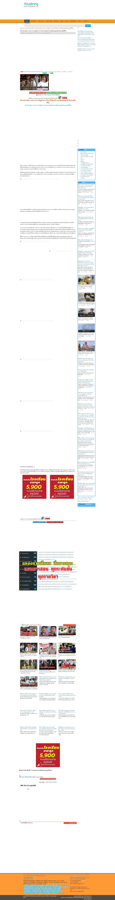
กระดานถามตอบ (57, 874)
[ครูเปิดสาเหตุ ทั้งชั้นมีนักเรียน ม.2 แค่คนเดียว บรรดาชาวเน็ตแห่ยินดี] (86, 429)
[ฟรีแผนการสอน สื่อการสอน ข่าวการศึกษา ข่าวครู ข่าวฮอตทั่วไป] (31, 5)
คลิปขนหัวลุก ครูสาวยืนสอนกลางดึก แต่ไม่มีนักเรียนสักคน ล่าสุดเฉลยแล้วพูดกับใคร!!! (86, 457)
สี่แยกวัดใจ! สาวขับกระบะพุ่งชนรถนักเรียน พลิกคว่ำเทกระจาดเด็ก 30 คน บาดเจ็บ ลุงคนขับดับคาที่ (86, 444)
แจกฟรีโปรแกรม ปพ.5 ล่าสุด (39, 522)
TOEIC (90, 499)
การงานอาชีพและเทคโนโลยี (47, 890)
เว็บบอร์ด (35, 893)
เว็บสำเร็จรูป (69, 897)
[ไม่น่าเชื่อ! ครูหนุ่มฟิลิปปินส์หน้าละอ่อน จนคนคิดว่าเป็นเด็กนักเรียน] (48, 631)
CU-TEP (70, 71)
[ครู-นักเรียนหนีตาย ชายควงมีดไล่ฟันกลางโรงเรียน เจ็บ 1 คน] (86, 463)
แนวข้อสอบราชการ (85, 163)
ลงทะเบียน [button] (85, 21)
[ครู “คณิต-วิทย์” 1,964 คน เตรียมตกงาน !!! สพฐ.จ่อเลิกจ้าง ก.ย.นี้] (28, 711)
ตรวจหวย (31, 893)
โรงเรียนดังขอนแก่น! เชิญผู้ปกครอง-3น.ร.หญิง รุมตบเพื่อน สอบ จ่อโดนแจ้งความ (47, 672)
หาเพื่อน (57, 891)
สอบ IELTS (51, 71)
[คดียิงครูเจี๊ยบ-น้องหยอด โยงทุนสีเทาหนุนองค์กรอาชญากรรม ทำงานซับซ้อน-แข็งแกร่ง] (86, 485)
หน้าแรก (27, 21)
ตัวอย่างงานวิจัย (84, 155)
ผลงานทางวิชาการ (65, 874)
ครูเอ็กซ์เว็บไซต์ (80, 891)
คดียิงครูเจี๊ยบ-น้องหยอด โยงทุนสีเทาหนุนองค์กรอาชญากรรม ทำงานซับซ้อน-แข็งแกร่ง (85, 489)
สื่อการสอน (56, 21)
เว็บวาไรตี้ (87, 897)
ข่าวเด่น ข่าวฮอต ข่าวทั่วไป (87, 169)
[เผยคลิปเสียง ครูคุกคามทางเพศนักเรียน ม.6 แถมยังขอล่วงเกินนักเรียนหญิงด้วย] (48, 712)
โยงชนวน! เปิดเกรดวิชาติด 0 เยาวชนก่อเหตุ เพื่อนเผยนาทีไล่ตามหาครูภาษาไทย (86, 202)
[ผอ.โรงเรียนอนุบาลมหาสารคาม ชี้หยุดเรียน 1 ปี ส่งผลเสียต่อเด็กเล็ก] (67, 630)
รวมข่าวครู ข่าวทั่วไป (29, 28)
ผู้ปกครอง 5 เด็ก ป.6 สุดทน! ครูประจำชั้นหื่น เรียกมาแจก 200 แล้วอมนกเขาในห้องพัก (66, 655)
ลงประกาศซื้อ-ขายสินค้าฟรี (87, 173)
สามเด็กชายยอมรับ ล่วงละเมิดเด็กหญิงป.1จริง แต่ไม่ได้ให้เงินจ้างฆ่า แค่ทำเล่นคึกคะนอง (66, 716)
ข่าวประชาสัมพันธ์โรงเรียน (28, 887)
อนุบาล (40, 891)
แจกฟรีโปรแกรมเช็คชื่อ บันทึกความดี (56, 92)
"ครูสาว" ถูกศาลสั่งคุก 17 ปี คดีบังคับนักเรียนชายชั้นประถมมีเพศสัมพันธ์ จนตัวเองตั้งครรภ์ (86, 386)
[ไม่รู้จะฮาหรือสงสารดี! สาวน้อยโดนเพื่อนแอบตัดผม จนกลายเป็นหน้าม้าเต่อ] (28, 728)
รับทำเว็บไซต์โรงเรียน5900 (78, 897)
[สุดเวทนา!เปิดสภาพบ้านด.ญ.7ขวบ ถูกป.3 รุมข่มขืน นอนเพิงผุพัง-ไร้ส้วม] (28, 694)
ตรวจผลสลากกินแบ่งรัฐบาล (87, 175)
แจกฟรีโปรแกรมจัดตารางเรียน (38, 92)
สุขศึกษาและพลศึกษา (57, 890)
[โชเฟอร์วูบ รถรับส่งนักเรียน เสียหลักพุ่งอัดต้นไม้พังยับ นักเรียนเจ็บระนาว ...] (86, 219)
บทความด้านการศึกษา (86, 170)
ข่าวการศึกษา (26, 874)
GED (42, 71)
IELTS (45, 71)
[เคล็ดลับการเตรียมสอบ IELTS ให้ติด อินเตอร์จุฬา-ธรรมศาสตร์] (86, 252)
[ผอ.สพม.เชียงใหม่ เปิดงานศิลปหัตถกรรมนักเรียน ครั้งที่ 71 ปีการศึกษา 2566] (86, 346)
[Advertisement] (66, 10)
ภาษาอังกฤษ (55, 887)
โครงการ (83, 159)
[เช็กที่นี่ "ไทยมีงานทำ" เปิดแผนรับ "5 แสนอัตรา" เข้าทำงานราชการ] (86, 49)
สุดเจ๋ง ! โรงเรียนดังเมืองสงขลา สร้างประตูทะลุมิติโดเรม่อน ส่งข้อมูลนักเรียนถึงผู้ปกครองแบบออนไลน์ (47, 683)
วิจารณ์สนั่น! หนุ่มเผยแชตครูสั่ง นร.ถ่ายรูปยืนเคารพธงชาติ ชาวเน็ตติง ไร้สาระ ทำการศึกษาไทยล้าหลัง (47, 733)
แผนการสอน (83, 152)
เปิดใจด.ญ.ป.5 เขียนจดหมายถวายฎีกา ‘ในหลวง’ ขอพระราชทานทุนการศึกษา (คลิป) (66, 733)
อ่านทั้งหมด (73, 625)
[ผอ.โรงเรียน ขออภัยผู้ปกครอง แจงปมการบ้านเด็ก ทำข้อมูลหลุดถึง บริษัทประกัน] (86, 473)
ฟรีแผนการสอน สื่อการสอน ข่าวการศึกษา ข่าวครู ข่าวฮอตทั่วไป (80, 878)
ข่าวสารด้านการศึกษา (86, 166)
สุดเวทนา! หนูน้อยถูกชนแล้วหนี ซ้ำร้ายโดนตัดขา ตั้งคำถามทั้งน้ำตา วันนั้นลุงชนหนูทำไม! (28, 655)
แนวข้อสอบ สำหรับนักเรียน (87, 164)
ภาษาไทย (50, 887)
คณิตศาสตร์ (42, 887)
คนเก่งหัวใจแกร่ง (35, 891)
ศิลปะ (46, 887)
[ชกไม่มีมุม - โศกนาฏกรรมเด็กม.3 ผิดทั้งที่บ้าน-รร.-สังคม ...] (86, 208)
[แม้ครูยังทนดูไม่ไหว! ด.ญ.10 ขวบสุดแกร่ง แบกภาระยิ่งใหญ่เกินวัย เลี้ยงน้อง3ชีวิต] (48, 695)
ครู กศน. (67, 21)
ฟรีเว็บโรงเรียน (73, 21)
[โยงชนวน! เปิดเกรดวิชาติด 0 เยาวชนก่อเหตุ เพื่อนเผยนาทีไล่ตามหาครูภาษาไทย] (86, 197)
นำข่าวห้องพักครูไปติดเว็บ (75, 880)
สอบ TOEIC (57, 71)
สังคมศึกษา (60, 887)
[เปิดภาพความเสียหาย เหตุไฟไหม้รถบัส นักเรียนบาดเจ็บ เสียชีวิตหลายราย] (86, 230)
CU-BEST (64, 71)
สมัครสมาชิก (42, 875)
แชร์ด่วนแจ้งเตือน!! (46, 891)
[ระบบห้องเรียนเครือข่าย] (86, 501)
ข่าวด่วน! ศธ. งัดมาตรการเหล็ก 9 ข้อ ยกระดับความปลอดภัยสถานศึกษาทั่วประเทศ (86, 191)
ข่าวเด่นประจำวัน (27, 875)
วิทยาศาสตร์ (36, 887)
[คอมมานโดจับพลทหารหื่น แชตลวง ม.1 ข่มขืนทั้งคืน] (86, 370)
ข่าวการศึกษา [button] (33, 21)
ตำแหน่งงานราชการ (47, 874)
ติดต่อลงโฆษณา (55, 893)
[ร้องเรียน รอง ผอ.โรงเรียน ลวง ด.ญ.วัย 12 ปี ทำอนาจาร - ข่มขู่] (86, 404)
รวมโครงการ (82, 874)
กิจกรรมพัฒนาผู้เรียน (27, 891)
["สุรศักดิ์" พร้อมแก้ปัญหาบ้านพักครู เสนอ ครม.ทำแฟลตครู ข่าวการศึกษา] (86, 312)
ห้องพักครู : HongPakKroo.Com (85, 896)
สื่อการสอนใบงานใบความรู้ (28, 888)
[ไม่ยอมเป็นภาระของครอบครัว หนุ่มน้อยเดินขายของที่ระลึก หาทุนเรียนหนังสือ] (67, 678)
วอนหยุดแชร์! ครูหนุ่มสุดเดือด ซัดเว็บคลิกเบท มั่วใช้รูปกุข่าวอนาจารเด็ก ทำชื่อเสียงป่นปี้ (47, 656)
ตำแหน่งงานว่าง (32, 885)
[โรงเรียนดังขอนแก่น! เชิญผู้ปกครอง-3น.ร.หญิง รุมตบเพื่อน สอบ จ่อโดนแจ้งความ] (48, 665)
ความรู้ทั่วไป (53, 891)
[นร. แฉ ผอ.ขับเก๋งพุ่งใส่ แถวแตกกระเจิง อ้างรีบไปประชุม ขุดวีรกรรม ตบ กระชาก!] (67, 695)
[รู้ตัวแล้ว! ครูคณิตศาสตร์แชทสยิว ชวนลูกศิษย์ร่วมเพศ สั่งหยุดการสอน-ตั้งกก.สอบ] (67, 664)
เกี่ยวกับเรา (41, 893)
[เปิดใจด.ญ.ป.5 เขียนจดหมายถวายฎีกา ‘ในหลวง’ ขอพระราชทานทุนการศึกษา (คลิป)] (67, 728)
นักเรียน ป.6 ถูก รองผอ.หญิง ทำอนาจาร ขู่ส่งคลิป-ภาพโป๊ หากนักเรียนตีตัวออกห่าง (86, 399)
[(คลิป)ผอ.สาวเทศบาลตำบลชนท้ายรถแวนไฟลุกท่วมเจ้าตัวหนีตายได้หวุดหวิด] (86, 360)
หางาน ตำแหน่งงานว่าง (86, 172)
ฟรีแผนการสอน (49, 21)
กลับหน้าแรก (63, 897)
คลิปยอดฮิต (47, 885)
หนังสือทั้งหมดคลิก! (72, 823)
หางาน (61, 891)
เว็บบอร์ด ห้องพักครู (85, 176)
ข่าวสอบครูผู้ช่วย (84, 167)
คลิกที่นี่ (78, 888)
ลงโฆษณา (83, 178)
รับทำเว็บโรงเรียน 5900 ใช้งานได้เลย (32, 71)
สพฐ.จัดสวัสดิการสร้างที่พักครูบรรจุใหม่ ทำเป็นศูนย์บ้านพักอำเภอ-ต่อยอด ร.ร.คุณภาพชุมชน (86, 286)
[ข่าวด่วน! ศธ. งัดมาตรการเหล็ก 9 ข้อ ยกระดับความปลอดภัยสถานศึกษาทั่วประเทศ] (86, 186)
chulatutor (83, 497)
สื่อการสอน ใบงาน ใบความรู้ (87, 153)
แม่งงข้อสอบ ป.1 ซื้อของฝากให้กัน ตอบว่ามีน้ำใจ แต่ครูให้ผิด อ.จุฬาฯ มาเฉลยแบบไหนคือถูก (86, 334)
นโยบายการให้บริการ (47, 893)
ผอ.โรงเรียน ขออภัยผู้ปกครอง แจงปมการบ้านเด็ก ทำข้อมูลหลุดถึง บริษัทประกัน (85, 478)
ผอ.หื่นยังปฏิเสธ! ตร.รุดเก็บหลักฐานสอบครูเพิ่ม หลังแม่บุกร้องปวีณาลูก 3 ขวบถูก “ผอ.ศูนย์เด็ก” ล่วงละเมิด (28, 671)
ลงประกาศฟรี (35, 875)
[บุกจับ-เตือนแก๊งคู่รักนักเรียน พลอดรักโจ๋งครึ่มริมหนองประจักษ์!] (28, 631)
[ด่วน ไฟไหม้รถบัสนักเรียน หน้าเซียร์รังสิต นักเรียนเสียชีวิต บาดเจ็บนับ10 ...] (86, 241)
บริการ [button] (79, 21)
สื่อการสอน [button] (41, 21)
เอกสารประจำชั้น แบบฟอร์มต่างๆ (47, 888)
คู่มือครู (61, 21)
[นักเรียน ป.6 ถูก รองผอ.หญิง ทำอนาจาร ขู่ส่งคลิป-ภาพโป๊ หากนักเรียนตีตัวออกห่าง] (86, 394)
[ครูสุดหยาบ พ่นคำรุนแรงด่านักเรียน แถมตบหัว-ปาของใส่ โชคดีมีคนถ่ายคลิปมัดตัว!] (28, 681)
